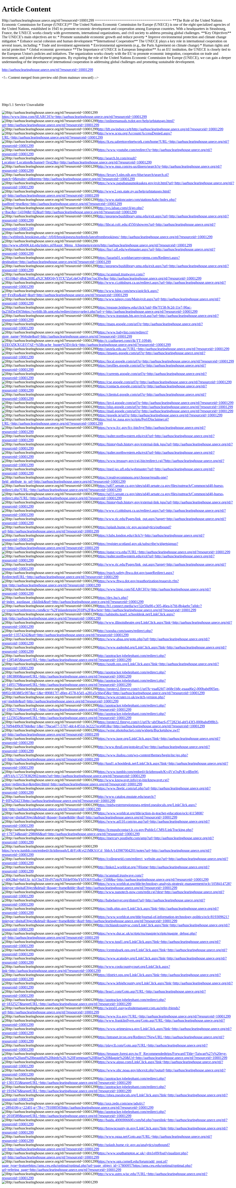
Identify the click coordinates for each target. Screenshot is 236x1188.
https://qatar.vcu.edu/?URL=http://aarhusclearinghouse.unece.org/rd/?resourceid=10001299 (164, 552)
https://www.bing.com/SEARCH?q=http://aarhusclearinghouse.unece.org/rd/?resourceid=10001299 (74, 117)
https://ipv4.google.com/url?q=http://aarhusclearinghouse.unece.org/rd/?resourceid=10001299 (165, 403)
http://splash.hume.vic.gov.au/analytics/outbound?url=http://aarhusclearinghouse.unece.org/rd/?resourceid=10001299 (86, 1147)
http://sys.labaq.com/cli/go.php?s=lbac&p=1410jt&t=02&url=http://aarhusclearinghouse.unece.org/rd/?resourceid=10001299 (73, 210)
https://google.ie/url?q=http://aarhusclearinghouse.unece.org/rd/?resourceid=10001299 (160, 415)
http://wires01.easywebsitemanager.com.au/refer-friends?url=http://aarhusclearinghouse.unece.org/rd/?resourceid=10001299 (91, 1010)
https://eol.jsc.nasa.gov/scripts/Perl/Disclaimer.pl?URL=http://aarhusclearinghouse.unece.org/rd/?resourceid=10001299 (85, 421)
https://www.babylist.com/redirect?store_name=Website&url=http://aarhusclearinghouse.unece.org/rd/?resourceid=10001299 (75, 334)
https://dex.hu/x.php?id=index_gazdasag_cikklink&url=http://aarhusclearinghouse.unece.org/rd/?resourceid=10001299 (73, 600)
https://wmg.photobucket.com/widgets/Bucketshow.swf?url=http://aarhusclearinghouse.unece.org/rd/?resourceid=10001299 (91, 732)
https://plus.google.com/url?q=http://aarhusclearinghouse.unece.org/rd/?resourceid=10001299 (165, 407)
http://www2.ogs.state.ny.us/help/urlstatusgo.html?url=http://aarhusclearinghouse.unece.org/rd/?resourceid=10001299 (86, 193)
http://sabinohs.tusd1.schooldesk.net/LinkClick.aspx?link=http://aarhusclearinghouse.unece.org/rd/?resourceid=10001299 (88, 616)
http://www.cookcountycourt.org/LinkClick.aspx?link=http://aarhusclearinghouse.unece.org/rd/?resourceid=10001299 (86, 969)
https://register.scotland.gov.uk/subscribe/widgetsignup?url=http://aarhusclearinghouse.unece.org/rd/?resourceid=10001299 (90, 546)
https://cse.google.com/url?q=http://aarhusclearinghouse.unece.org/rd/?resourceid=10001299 (165, 382)
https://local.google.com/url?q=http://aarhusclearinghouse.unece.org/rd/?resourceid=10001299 (166, 361)
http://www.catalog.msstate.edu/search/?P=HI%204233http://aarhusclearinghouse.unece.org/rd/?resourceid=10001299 (79, 799)
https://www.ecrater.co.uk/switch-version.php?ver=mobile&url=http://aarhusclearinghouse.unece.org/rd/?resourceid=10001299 (83, 699)
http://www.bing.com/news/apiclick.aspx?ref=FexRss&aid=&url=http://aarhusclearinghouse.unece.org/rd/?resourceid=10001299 (80, 293)
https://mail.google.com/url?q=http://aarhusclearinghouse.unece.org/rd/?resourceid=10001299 (165, 411)
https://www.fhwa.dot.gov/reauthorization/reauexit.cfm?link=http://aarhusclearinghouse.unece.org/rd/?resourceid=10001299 (90, 583)
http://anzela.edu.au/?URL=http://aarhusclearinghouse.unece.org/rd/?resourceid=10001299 (163, 349)
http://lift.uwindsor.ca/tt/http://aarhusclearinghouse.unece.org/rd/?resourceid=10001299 (160, 129)
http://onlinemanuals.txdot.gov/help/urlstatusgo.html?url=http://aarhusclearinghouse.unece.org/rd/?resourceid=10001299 (88, 123)
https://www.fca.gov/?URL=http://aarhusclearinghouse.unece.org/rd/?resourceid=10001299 (164, 1016)
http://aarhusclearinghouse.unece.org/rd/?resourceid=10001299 (47, 70)
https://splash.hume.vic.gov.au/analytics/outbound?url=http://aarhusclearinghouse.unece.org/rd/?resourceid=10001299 (86, 529)
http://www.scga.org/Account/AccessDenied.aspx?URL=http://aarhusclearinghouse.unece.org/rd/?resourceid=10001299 (87, 135)
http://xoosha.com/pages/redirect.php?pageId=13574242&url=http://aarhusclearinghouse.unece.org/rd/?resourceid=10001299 (77, 633)
